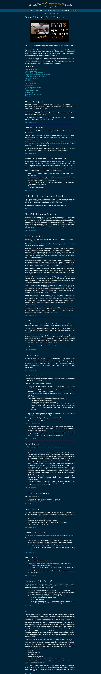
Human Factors (30, 82)
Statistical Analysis (31, 71)
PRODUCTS (43, 10)
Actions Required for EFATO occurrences (38, 73)
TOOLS (55, 10)
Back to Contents (30, 122)
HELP (69, 10)
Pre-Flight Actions (30, 83)
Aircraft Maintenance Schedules (35, 76)
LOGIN (65, 10)
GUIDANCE (30, 10)
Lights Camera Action (32, 90)
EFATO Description (31, 69)
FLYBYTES (49, 10)
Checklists (28, 80)
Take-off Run (29, 92)
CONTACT (74, 10)
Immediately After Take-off (33, 94)
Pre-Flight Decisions (31, 78)
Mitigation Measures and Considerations (38, 75)
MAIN (25, 10)
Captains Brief (29, 89)
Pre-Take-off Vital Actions (33, 87)
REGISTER (60, 10)
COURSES (36, 10)
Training (27, 96)
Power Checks (29, 85)
